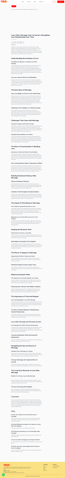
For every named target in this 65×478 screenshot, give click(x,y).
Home (23, 1)
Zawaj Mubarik (37, 476)
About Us (29, 1)
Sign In (54, 1)
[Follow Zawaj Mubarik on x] (7, 470)
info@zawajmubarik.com (7, 471)
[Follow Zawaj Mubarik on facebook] (4, 470)
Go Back (14, 6)
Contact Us (41, 1)
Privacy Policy (55, 467)
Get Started (61, 1)
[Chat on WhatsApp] (3, 474)
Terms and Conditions (56, 466)
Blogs (35, 1)
